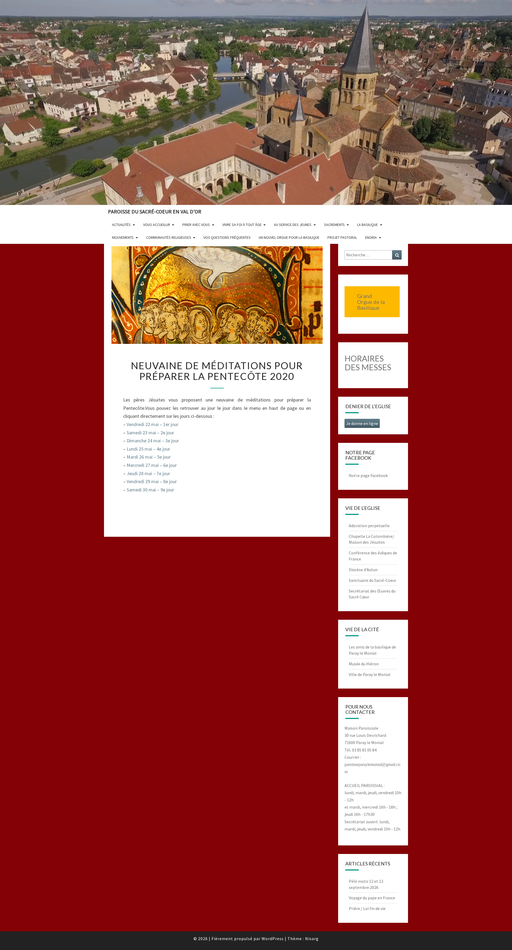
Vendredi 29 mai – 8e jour (152, 481)
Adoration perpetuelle (369, 525)
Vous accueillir (156, 224)
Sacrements (334, 224)
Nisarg (312, 938)
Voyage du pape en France (372, 897)
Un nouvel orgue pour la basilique (289, 237)
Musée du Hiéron (364, 663)
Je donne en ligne (362, 423)
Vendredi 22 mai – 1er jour (152, 424)
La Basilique (367, 224)
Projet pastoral (342, 237)
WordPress (273, 938)
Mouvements (123, 237)
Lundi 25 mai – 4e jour (148, 449)
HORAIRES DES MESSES (368, 362)
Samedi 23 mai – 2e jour (150, 433)
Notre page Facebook (368, 475)
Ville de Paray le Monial (369, 674)
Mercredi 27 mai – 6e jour (152, 465)
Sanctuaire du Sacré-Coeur (372, 580)
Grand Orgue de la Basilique (371, 302)
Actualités (121, 224)
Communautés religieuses (168, 237)
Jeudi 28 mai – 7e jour (148, 473)
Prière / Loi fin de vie (367, 908)
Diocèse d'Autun (363, 569)
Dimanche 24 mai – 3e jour (153, 441)
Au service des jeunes (292, 224)
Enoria (371, 237)
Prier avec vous (196, 224)
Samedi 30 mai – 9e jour (150, 490)
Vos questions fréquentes (227, 237)
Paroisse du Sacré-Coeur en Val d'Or (154, 211)
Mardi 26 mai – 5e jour (149, 457)
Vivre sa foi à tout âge (242, 224)
